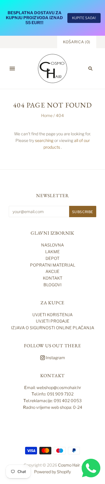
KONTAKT (52, 278)
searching (44, 140)
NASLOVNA (52, 244)
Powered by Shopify (52, 471)
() (76, 41)
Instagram (55, 357)
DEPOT (53, 258)
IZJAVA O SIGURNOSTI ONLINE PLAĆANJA (52, 327)
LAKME (52, 251)
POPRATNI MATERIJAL (52, 264)
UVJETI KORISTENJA (52, 314)
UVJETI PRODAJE (52, 321)
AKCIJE (53, 271)
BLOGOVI (52, 284)
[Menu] (12, 68)
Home (46, 115)
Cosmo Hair (69, 465)
